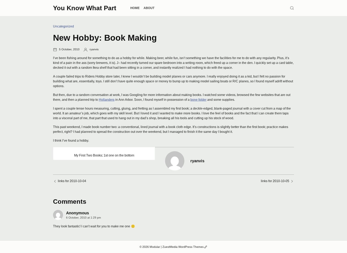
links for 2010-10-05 (275, 181)
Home (135, 8)
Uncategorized (63, 26)
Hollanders (106, 99)
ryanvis (94, 49)
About (149, 8)
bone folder (198, 99)
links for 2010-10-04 (72, 181)
